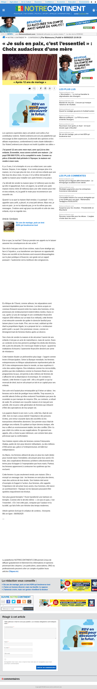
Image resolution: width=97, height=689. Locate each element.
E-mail (6, 647)
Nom (6, 642)
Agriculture (14, 2)
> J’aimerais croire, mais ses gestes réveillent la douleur (25, 589)
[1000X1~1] (48, 32)
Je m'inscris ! (28, 609)
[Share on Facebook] (40, 88)
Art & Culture (26, 2)
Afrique (3, 2)
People (38, 14)
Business (38, 2)
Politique (18, 14)
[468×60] (67, 606)
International (64, 14)
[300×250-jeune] (77, 83)
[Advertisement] (29, 281)
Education (72, 2)
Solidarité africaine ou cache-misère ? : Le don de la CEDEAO (50, 34)
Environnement (85, 2)
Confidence (49, 2)
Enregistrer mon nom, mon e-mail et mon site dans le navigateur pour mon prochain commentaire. (28, 662)
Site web (7, 653)
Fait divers (28, 14)
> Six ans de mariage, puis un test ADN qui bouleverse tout (26, 584)
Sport (45, 14)
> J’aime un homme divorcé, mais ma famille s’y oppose (25, 587)
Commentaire (9, 627)
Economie (61, 2)
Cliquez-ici (13, 571)
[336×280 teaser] (29, 127)
